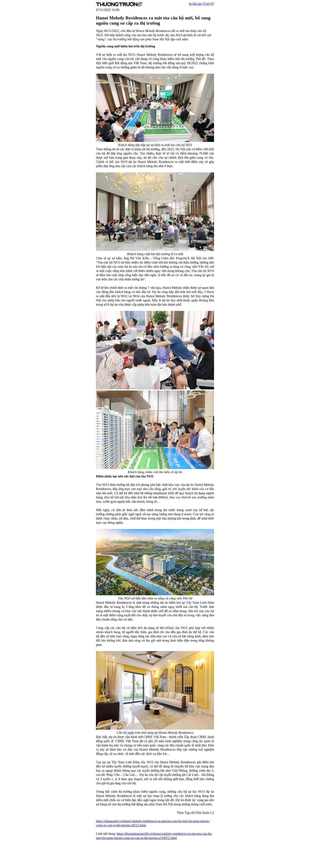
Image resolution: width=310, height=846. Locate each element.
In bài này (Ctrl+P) (201, 3)
